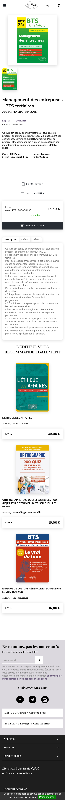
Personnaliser (46, 797)
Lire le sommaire (35, 193)
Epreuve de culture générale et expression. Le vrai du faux (31, 590)
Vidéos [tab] (36, 239)
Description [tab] (11, 239)
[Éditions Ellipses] (31, 5)
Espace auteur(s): (27, 723)
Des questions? (25, 712)
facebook (20, 699)
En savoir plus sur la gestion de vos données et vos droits (32, 677)
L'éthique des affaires (17, 418)
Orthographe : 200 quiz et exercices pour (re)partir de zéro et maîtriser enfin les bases (30, 503)
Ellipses (6, 120)
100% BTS (21, 120)
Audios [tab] (24, 239)
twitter (32, 699)
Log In (47, 5)
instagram (45, 699)
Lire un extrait (34, 184)
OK (39, 660)
